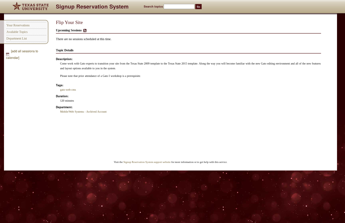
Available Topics (17, 32)
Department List (16, 38)
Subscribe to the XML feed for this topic (84, 30)
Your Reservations (18, 25)
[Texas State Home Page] (31, 6)
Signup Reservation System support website (147, 162)
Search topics (153, 6)
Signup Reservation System (92, 7)
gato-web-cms (68, 89)
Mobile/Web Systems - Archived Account (83, 111)
